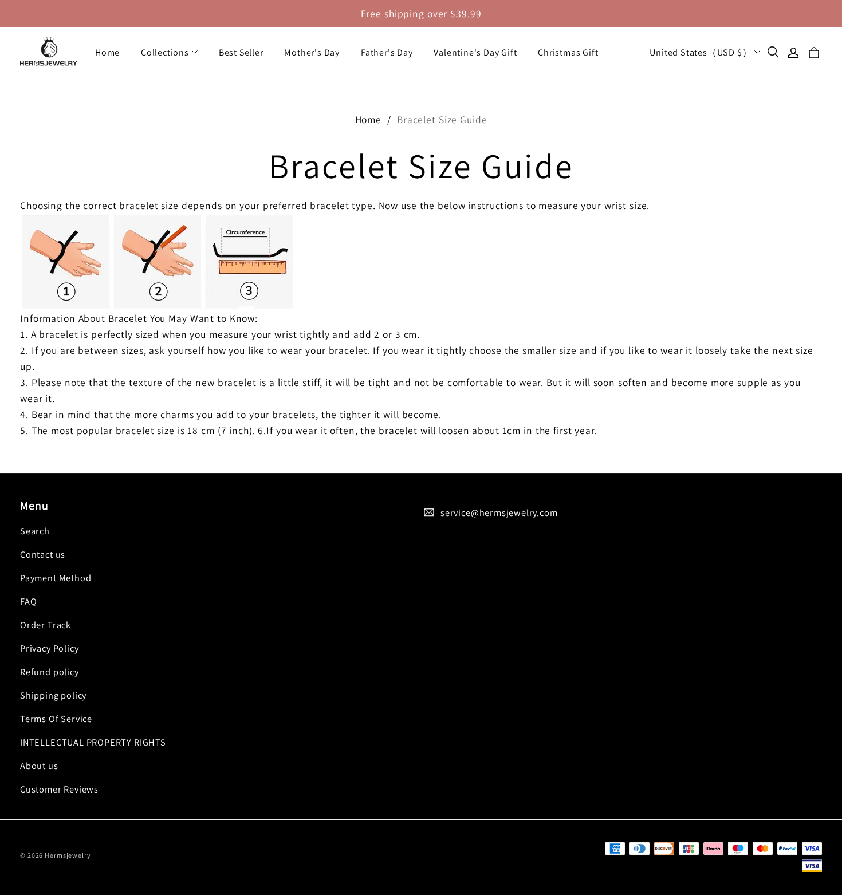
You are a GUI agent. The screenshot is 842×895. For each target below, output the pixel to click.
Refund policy (49, 671)
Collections (165, 52)
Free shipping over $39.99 (421, 13)
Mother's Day (312, 52)
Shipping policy (53, 695)
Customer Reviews (59, 789)
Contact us (42, 554)
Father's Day (387, 52)
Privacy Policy (49, 648)
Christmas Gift (568, 52)
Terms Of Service (56, 718)
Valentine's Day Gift (475, 52)
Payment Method (55, 577)
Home (107, 52)
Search (35, 531)
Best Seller (241, 52)
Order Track (45, 624)
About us (39, 765)
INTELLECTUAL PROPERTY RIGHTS (93, 742)
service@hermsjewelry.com (499, 512)
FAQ (28, 601)
